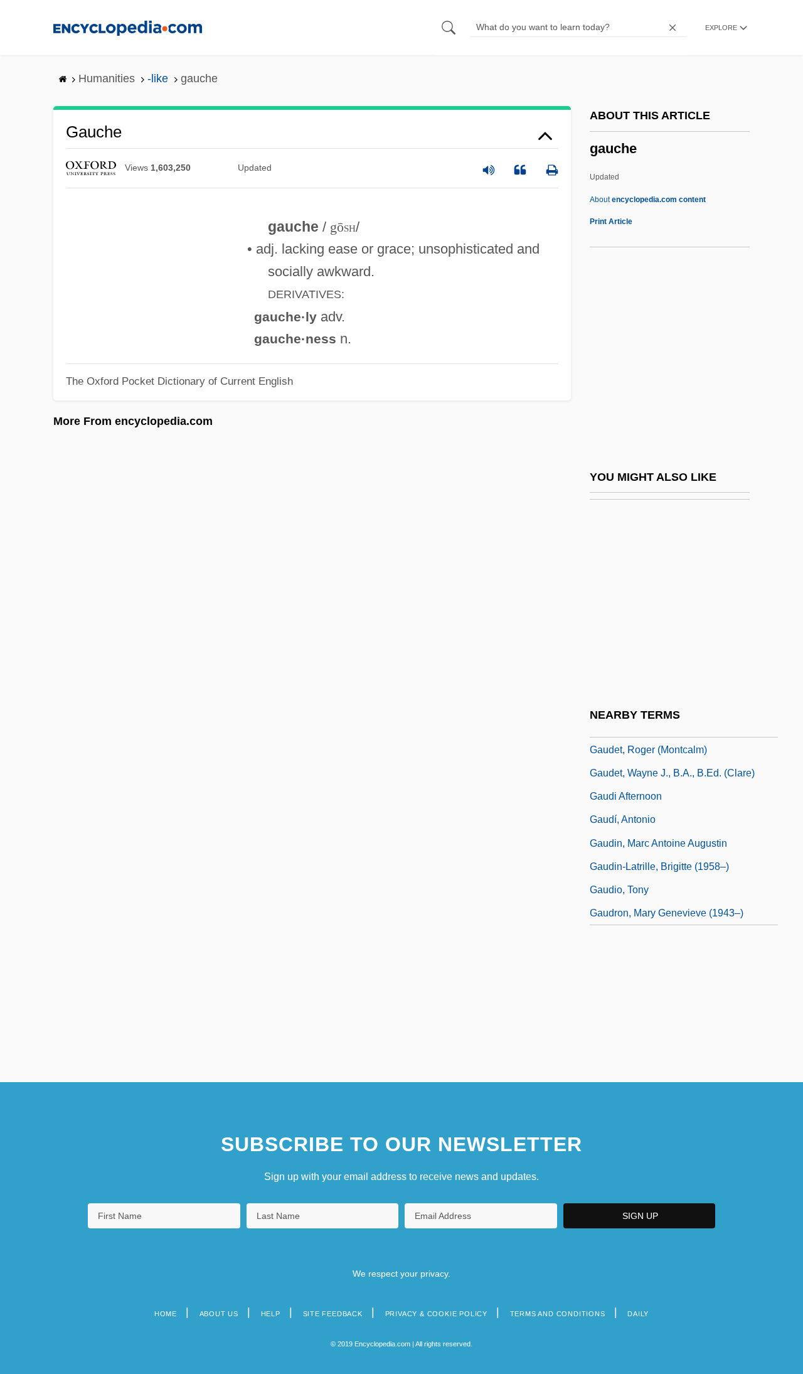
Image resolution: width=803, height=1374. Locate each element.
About (648, 199)
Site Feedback (333, 1314)
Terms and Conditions (557, 1314)
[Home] (127, 27)
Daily (638, 1314)
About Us (218, 1314)
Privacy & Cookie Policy (436, 1314)
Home (165, 1314)
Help (270, 1314)
